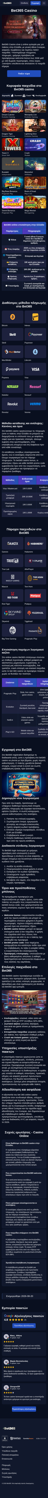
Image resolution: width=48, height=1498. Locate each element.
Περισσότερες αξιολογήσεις (24, 1409)
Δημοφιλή (6, 95)
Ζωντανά (18, 95)
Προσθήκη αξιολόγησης (24, 1326)
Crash (28, 95)
